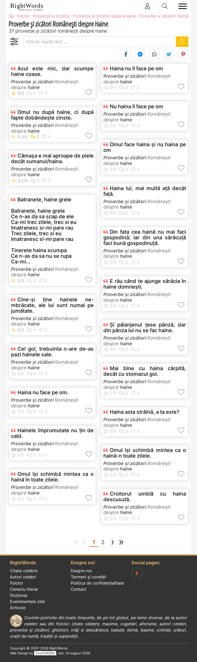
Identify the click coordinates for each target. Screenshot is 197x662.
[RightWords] (11, 15)
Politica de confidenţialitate (97, 583)
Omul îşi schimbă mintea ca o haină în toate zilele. (52, 476)
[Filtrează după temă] (14, 41)
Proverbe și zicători (32, 81)
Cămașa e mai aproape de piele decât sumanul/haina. (52, 158)
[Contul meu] (147, 6)
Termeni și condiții (88, 576)
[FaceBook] (137, 573)
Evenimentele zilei (27, 601)
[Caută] (182, 41)
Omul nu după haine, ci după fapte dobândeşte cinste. (52, 115)
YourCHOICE (45, 653)
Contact (78, 589)
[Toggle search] (165, 6)
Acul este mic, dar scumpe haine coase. (52, 71)
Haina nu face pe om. (42, 392)
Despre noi (81, 570)
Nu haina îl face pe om (136, 106)
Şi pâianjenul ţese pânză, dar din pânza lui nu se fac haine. (144, 327)
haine (34, 87)
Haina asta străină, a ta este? (145, 412)
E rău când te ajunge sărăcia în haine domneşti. (144, 284)
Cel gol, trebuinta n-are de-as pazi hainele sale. (52, 351)
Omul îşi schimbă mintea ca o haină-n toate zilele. (144, 453)
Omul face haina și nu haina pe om (144, 147)
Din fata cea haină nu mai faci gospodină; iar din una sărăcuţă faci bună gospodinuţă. (144, 237)
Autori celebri (23, 576)
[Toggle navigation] (181, 6)
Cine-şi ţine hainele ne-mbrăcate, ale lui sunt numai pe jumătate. (52, 305)
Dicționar (19, 595)
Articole (17, 607)
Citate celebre (23, 570)
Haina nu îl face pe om (136, 68)
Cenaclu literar (24, 589)
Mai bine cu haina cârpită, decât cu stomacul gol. (144, 371)
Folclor (16, 583)
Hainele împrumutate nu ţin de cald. (52, 433)
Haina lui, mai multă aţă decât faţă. (144, 191)
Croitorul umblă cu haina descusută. (144, 496)
